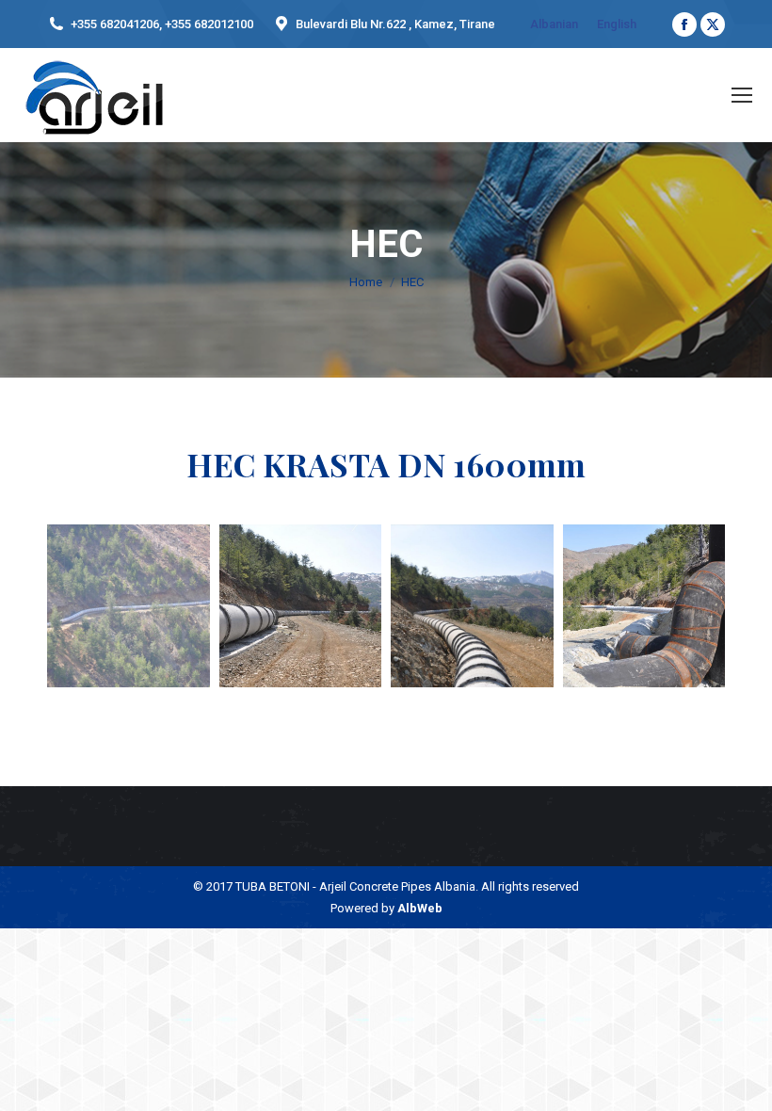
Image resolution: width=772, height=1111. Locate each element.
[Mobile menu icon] (742, 95)
